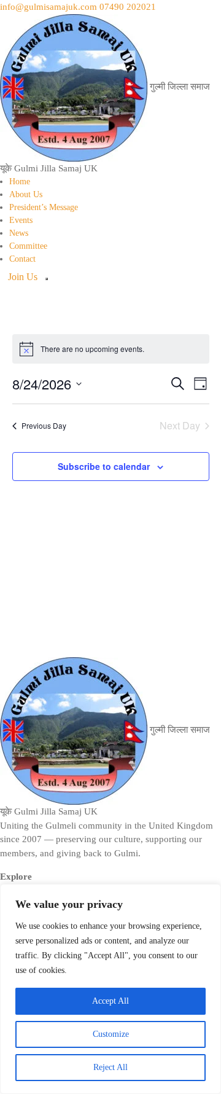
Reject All (110, 1067)
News (18, 233)
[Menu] (46, 279)
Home (19, 181)
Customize (111, 1034)
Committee (28, 246)
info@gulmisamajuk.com (48, 7)
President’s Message (43, 207)
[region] (110, 989)
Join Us (22, 277)
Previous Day (43, 425)
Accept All (110, 1001)
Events (21, 220)
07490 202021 (127, 7)
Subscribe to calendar (104, 466)
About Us (25, 194)
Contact (22, 259)
